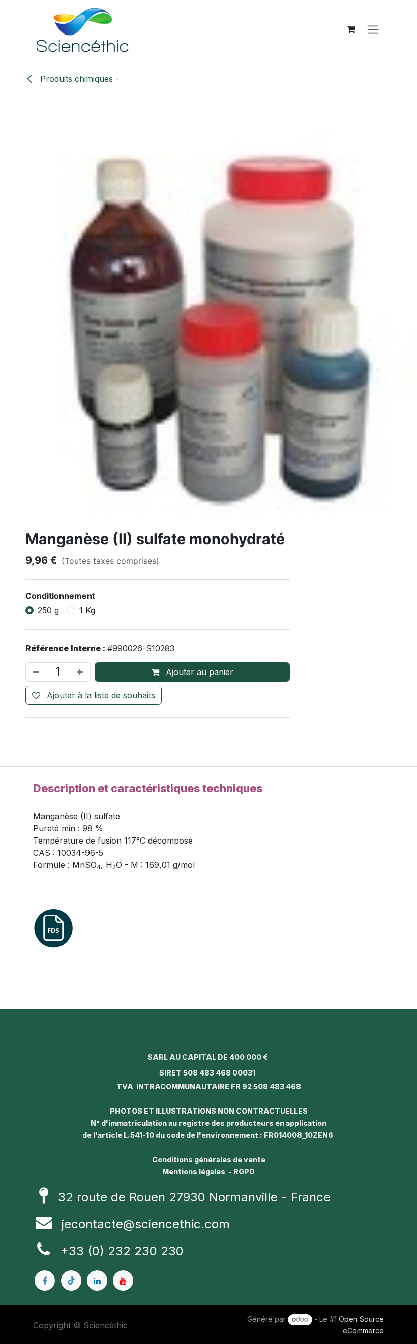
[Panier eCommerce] (351, 29)
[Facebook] (45, 1280)
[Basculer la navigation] (373, 29)
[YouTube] (123, 1280)
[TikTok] (71, 1280)
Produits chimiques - (78, 79)
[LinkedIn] (97, 1280)
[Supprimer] (35, 672)
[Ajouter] (81, 672)
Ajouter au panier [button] (198, 672)
